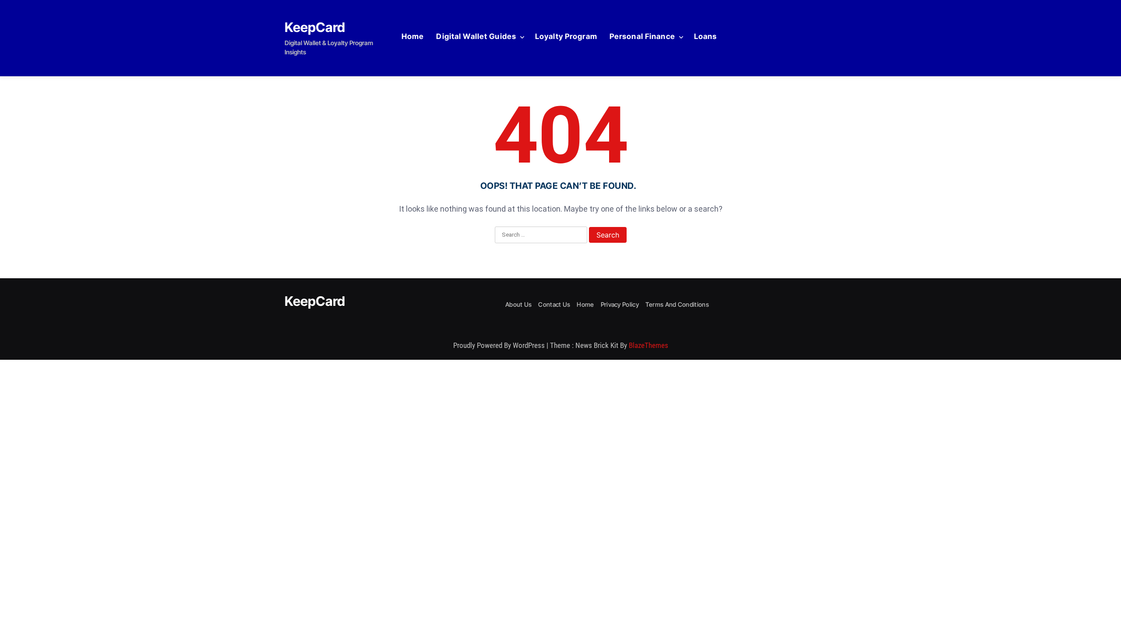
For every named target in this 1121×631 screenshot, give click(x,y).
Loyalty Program (566, 36)
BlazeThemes (648, 345)
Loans (705, 36)
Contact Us (554, 304)
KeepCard (315, 27)
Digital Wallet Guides (476, 36)
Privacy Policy (620, 304)
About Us (518, 304)
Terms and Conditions (677, 304)
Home (413, 36)
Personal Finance (642, 36)
